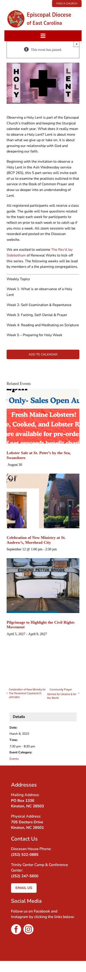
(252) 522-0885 (24, 854)
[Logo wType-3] (42, 9)
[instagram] (28, 929)
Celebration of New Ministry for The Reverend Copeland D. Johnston (27, 693)
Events (14, 759)
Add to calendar (43, 354)
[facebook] (16, 929)
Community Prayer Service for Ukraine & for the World (61, 693)
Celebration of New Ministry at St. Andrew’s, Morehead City (36, 540)
